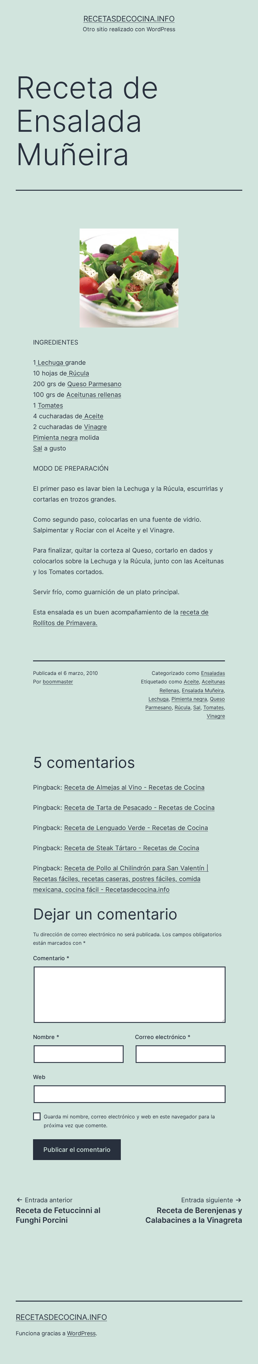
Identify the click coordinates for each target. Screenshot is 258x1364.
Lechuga (50, 362)
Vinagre (95, 427)
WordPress (81, 1333)
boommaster (58, 681)
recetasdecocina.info (129, 18)
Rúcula (78, 373)
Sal (37, 448)
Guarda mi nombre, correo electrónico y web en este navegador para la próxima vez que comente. (129, 1120)
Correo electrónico (162, 1037)
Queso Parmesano (94, 384)
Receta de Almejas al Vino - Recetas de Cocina (134, 787)
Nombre (46, 1037)
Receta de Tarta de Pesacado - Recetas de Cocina (139, 807)
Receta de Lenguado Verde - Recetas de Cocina (136, 828)
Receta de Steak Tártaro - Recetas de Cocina (131, 848)
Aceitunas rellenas (93, 394)
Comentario (51, 958)
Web (39, 1077)
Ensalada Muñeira (203, 690)
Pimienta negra (55, 437)
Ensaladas (213, 673)
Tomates (50, 405)
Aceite (93, 416)
